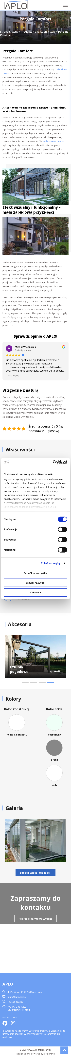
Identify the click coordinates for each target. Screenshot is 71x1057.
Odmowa (35, 592)
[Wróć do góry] (64, 1050)
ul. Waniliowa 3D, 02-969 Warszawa (24, 991)
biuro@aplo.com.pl (17, 996)
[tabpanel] (35, 656)
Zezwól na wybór (35, 582)
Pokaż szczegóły (51, 563)
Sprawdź (54, 671)
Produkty (26, 31)
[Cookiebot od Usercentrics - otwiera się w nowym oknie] (52, 462)
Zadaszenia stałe (45, 31)
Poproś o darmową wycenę (35, 918)
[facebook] (4, 1024)
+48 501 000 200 (15, 1001)
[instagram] (13, 1024)
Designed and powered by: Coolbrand (36, 1053)
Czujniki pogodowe (19, 669)
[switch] (62, 529)
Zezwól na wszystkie (35, 573)
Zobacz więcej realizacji (35, 873)
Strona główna (9, 31)
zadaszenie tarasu (53, 141)
